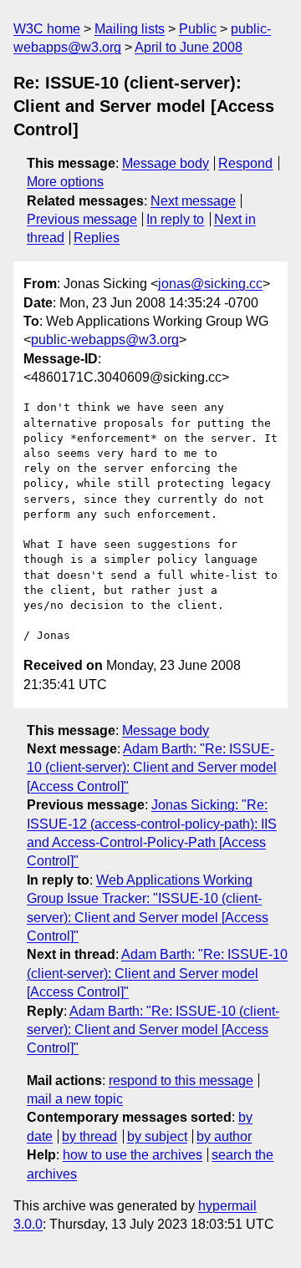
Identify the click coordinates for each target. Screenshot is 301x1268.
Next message (193, 201)
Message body (165, 163)
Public (198, 29)
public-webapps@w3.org (105, 339)
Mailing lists (129, 29)
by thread (89, 1136)
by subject (157, 1136)
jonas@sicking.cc (210, 283)
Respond (245, 163)
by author (224, 1136)
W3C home (46, 29)
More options (65, 182)
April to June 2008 (188, 47)
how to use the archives (132, 1155)
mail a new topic (75, 1099)
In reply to (175, 219)
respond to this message (181, 1080)
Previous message (82, 219)
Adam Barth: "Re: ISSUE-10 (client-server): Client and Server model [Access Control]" (152, 768)
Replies (97, 238)
